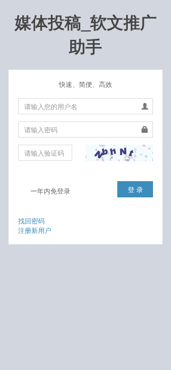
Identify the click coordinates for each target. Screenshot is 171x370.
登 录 (135, 189)
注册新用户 (34, 230)
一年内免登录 (49, 190)
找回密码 (31, 220)
